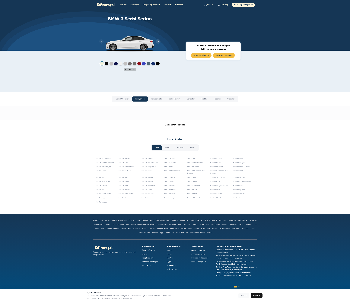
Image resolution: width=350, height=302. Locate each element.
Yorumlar (167, 5)
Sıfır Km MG (168, 167)
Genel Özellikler (122, 99)
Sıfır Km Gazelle (216, 194)
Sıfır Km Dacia (169, 194)
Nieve (138, 220)
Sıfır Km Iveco (147, 171)
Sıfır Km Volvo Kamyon (241, 167)
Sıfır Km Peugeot (239, 163)
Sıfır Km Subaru (170, 190)
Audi (254, 224)
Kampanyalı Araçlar (150, 262)
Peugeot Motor (162, 228)
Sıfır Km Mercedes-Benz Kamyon (196, 172)
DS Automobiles (113, 228)
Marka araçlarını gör (224, 55)
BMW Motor (236, 228)
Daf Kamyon (210, 220)
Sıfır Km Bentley (239, 177)
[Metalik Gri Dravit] (130, 63)
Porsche (155, 233)
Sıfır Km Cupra (124, 198)
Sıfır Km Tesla (215, 190)
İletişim (145, 254)
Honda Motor (165, 220)
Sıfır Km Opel (192, 181)
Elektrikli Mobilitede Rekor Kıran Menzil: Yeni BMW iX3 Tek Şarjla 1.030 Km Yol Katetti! (236, 257)
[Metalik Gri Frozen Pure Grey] (111, 63)
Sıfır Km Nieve (238, 158)
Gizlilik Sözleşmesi (198, 250)
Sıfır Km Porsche (239, 194)
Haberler (179, 5)
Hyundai (215, 228)
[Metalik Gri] (134, 63)
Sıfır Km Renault (148, 194)
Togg (161, 233)
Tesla (208, 228)
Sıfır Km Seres (147, 190)
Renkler (204, 99)
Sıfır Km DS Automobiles (242, 181)
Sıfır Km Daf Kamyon (103, 167)
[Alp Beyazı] (102, 64)
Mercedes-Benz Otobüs (167, 224)
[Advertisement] (175, 113)
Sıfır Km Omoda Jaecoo (105, 163)
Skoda (241, 224)
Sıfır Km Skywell (101, 186)
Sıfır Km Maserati (193, 198)
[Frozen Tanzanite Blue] (116, 63)
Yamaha (152, 228)
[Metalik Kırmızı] (139, 63)
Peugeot (200, 220)
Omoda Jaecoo (148, 220)
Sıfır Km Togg (100, 198)
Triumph (175, 220)
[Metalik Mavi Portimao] (148, 63)
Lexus (202, 233)
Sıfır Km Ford (123, 177)
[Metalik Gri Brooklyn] (125, 63)
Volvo (103, 228)
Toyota (209, 233)
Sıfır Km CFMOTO (125, 171)
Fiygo (169, 262)
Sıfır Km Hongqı (147, 181)
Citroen (245, 220)
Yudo (172, 228)
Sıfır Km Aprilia (147, 158)
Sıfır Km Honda (170, 186)
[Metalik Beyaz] (120, 63)
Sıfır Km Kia (146, 198)
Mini (129, 228)
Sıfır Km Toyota (101, 202)
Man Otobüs (98, 220)
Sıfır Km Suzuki (169, 177)
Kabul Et (256, 296)
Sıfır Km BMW (192, 194)
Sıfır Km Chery (169, 158)
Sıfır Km (123, 5)
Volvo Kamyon (99, 224)
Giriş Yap (224, 5)
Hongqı (248, 224)
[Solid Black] (106, 63)
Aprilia (114, 220)
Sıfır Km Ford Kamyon (126, 167)
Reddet (244, 295)
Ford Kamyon (221, 220)
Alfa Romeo (194, 233)
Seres (190, 228)
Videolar (230, 99)
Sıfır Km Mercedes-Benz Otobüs (219, 172)
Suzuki (202, 224)
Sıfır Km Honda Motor (150, 163)
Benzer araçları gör (201, 55)
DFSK (177, 228)
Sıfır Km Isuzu (192, 190)
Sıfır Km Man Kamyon (172, 171)
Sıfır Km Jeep (169, 198)
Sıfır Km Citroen (193, 167)
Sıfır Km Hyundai (239, 190)
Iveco (122, 224)
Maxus (183, 228)
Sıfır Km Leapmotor (149, 167)
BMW (141, 233)
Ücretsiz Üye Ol (148, 250)
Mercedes (136, 228)
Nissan (195, 224)
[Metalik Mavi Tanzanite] (153, 63)
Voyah (193, 220)
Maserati (184, 233)
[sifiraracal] (105, 4)
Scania (131, 220)
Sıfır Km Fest (192, 177)
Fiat (184, 224)
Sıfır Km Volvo (215, 181)
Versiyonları (140, 99)
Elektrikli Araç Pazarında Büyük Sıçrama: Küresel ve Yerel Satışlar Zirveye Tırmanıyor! (236, 268)
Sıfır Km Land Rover (103, 181)
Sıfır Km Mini (123, 186)
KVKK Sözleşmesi (198, 254)
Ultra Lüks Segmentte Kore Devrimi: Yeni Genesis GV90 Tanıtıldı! (235, 251)
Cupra (167, 233)
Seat (179, 224)
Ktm (157, 220)
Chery (120, 220)
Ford (189, 224)
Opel (97, 228)
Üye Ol (210, 5)
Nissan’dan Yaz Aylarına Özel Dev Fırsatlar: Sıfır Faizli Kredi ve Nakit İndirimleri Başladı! (234, 263)
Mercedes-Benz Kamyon (146, 224)
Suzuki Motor (225, 228)
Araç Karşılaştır (148, 258)
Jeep (178, 233)
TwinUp (170, 258)
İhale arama (172, 269)
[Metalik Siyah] (158, 63)
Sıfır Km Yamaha (193, 186)
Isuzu (203, 228)
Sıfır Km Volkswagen (195, 163)
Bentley (224, 224)
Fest (207, 224)
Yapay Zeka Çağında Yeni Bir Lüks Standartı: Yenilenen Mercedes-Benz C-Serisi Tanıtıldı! (233, 274)
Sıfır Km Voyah (215, 163)
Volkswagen (184, 220)
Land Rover (233, 224)
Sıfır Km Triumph (170, 163)
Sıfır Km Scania (216, 158)
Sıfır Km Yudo (238, 186)
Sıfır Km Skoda (124, 181)
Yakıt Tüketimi (174, 99)
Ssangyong (215, 224)
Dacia (252, 228)
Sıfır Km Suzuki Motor (103, 194)
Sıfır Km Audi (169, 181)
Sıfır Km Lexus (238, 198)
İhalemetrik (171, 265)
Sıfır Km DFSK (101, 190)
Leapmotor (232, 220)
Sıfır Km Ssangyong (217, 177)
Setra (108, 224)
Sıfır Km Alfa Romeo (217, 198)
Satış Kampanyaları (151, 5)
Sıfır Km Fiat (100, 177)
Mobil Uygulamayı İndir (243, 5)
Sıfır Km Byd (191, 158)
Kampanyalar (156, 99)
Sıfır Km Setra (101, 171)
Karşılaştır (134, 5)
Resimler (217, 99)
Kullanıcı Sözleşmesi (199, 258)
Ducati (107, 220)
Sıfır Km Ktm (123, 163)
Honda (144, 228)
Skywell (123, 228)
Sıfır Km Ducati (124, 158)
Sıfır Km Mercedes (148, 186)
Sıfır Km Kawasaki (217, 167)
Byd (125, 220)
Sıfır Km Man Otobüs (103, 158)
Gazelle (147, 233)
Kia (173, 233)
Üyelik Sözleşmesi (198, 262)
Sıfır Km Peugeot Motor (219, 186)
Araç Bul (170, 250)
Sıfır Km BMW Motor (126, 194)
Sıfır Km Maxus (124, 190)
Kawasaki (253, 220)
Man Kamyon (131, 224)
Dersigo (170, 254)
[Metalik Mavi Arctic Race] (144, 63)
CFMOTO (115, 224)
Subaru (196, 228)
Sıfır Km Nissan (147, 177)
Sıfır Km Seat (238, 171)
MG (239, 220)
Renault (245, 228)
